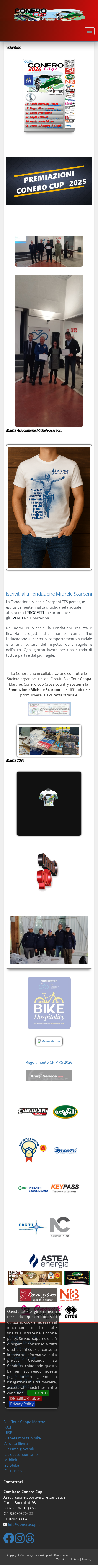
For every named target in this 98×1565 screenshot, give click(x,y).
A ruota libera (16, 1443)
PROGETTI (35, 612)
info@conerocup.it (24, 1524)
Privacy (86, 1559)
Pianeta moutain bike (22, 1438)
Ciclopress (13, 1470)
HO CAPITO (38, 1392)
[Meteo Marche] (49, 1041)
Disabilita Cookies (25, 1398)
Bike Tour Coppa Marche (24, 1421)
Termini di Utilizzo (67, 1559)
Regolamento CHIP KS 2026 (49, 1062)
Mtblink (10, 1459)
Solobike (11, 1465)
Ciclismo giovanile (19, 1448)
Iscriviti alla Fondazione (30, 593)
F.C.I (7, 1427)
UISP (8, 1432)
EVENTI (17, 618)
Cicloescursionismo (21, 1454)
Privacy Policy (22, 1403)
